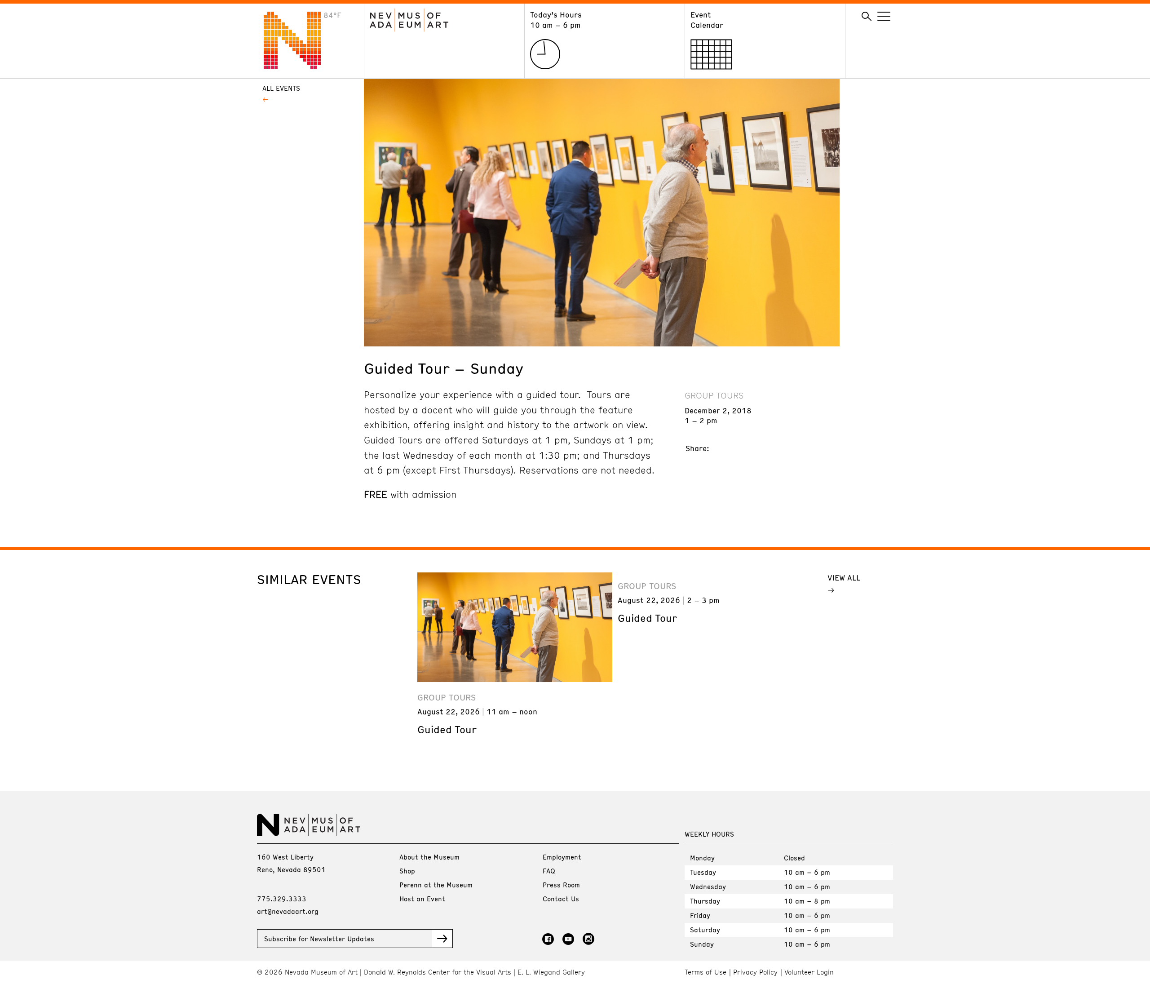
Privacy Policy (755, 972)
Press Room (561, 885)
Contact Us (561, 899)
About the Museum (429, 857)
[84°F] (299, 66)
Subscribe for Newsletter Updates (319, 938)
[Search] (866, 16)
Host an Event (422, 899)
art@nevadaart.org (287, 911)
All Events (281, 88)
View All (843, 577)
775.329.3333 (281, 898)
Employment (562, 857)
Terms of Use (705, 972)
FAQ (549, 871)
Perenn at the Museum (436, 885)
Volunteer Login (809, 972)
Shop (407, 871)
